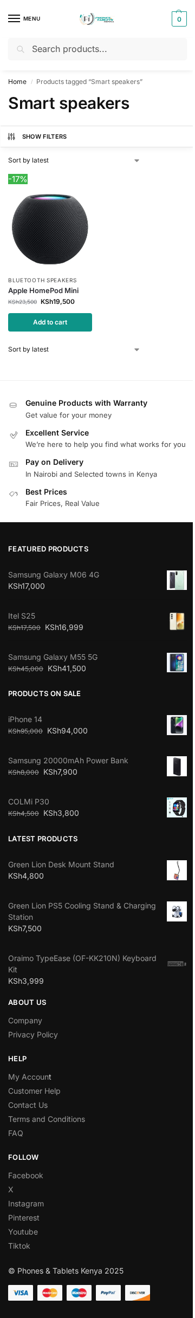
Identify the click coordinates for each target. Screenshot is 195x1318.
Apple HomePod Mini (43, 290)
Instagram (26, 1203)
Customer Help (34, 1090)
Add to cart (50, 322)
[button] (178, 19)
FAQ (15, 1133)
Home (17, 81)
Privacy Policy (33, 1034)
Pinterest (24, 1217)
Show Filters (44, 136)
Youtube (23, 1231)
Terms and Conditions (46, 1119)
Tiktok (19, 1245)
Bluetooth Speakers (42, 280)
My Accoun (28, 1076)
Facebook (25, 1175)
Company (25, 1020)
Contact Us (28, 1104)
